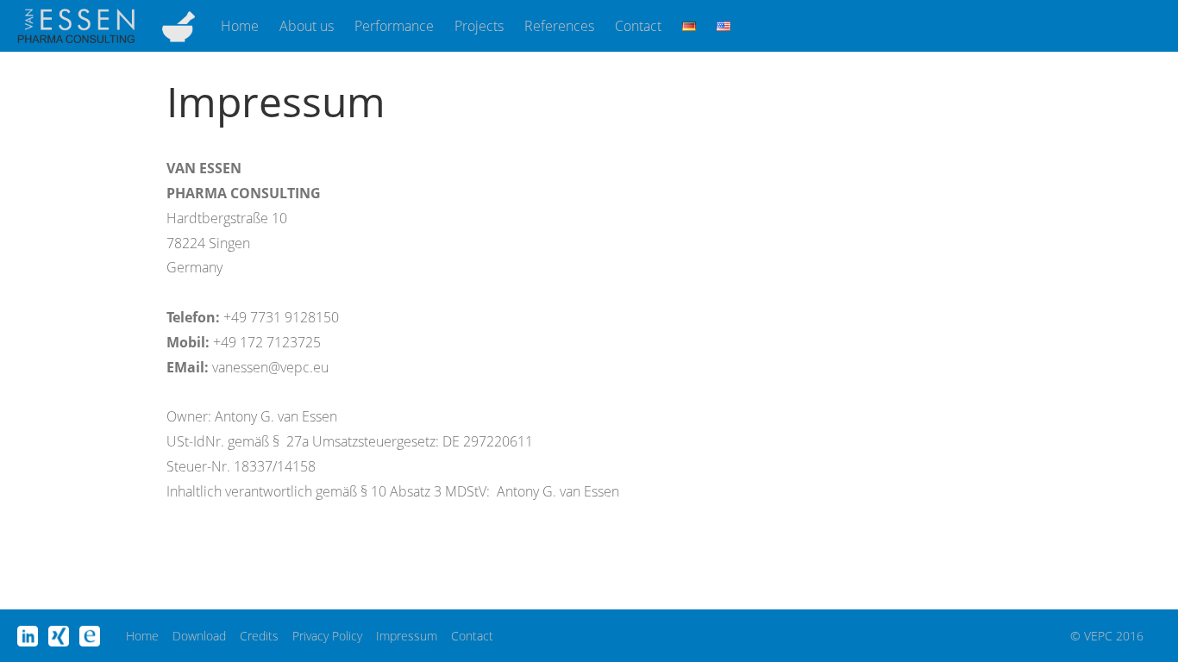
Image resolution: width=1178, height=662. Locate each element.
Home (240, 25)
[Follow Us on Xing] (58, 636)
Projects (479, 25)
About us (306, 25)
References (559, 25)
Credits (259, 636)
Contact (638, 25)
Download (199, 636)
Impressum (406, 636)
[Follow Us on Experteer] (89, 636)
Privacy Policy (327, 636)
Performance (394, 25)
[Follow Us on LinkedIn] (27, 636)
